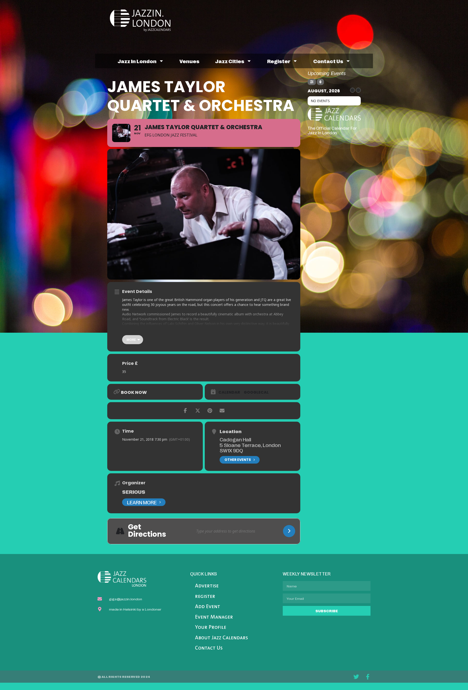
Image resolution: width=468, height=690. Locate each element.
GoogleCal (256, 392)
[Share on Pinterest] (210, 411)
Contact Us (209, 648)
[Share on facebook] (185, 411)
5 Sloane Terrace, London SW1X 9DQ (250, 447)
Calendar (229, 392)
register (278, 61)
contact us (328, 61)
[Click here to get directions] (289, 531)
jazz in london (136, 61)
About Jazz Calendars (221, 638)
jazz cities (229, 61)
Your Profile (210, 627)
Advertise (207, 586)
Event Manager (214, 617)
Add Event (207, 607)
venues (189, 61)
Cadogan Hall (235, 439)
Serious (133, 492)
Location (231, 431)
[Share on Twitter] (198, 411)
